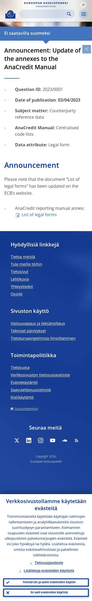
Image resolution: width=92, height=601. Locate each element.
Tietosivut (19, 272)
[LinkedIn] (29, 440)
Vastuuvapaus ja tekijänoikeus (38, 324)
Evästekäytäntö (24, 383)
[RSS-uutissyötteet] (76, 440)
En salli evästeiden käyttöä (49, 592)
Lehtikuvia (20, 279)
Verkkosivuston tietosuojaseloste (40, 375)
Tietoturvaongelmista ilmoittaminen (43, 339)
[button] (83, 5)
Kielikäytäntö (22, 398)
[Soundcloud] (64, 440)
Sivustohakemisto (26, 408)
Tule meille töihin (26, 264)
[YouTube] (52, 440)
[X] (17, 440)
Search (69, 14)
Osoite (16, 294)
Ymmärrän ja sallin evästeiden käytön (49, 582)
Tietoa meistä (23, 257)
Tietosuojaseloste (49, 563)
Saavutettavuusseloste (31, 390)
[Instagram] (41, 440)
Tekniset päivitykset (28, 331)
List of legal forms (39, 215)
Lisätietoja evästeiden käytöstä (49, 571)
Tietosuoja (20, 368)
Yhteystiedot (22, 287)
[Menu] (83, 14)
